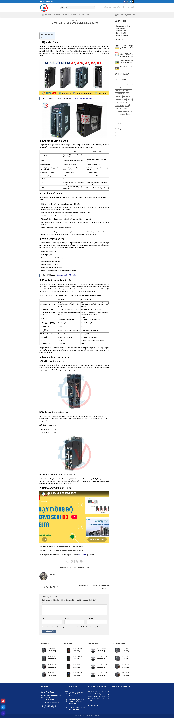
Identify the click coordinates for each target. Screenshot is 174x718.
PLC (117, 102)
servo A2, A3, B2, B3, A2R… (82, 99)
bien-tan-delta (119, 84)
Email (66, 618)
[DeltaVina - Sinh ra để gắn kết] (48, 7)
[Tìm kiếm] (93, 7)
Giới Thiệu (56, 14)
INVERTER (118, 99)
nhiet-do (130, 99)
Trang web (90, 618)
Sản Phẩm (65, 14)
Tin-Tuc (74, 20)
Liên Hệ (88, 14)
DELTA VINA (82, 555)
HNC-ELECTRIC (127, 96)
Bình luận (45, 603)
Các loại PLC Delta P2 (127, 66)
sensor (127, 105)
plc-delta (121, 102)
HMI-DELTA (118, 96)
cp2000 (131, 84)
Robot (127, 102)
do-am (121, 87)
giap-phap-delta (127, 90)
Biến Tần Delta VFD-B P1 (50, 587)
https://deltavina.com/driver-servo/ (71, 546)
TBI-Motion (126, 108)
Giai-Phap (118, 129)
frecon (127, 87)
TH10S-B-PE (119, 111)
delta (117, 87)
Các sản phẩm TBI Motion (67, 275)
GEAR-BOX (118, 90)
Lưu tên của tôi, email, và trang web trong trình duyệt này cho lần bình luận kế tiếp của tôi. (72, 627)
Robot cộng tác (120, 105)
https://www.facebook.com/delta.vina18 (69, 550)
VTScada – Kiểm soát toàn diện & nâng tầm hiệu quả (127, 47)
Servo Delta (86, 567)
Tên (43, 618)
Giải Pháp (74, 14)
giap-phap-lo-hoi (120, 93)
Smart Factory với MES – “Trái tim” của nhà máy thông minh (126, 54)
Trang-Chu (118, 136)
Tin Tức (81, 14)
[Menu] (41, 14)
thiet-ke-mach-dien (120, 114)
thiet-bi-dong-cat (127, 111)
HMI (127, 93)
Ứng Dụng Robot (128, 117)
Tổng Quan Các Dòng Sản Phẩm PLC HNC (126, 61)
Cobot (126, 84)
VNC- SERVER (119, 117)
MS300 (124, 99)
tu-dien (129, 114)
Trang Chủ (48, 14)
